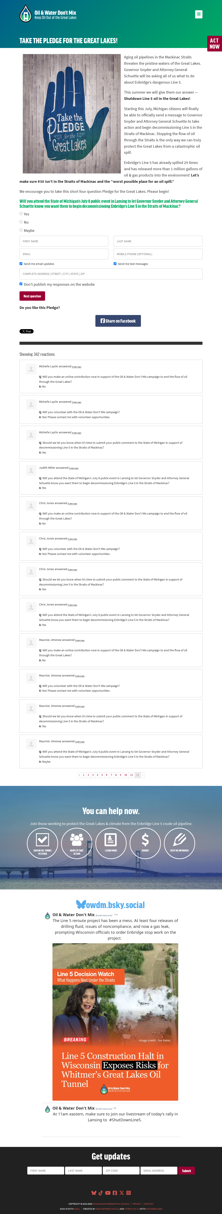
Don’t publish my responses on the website (59, 284)
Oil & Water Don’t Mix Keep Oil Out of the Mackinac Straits (48, 13)
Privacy (137, 1204)
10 (125, 774)
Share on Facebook (120, 320)
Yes (26, 214)
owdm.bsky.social (115, 904)
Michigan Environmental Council (111, 1204)
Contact (148, 1204)
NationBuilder (154, 1209)
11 (131, 774)
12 (137, 774)
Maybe (29, 230)
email (77, 1209)
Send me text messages (133, 264)
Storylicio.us (132, 1209)
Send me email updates (39, 264)
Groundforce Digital (107, 1209)
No (26, 222)
